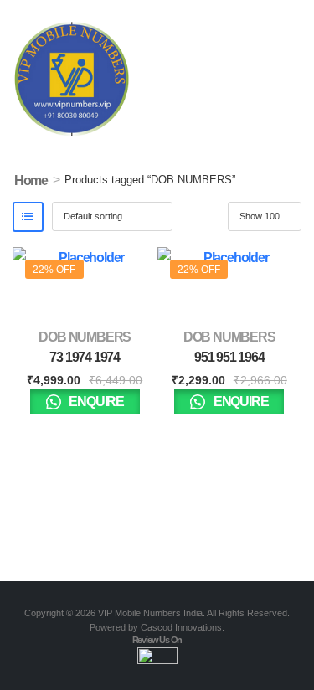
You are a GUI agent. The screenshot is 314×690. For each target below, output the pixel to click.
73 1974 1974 (84, 357)
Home (31, 180)
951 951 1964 (229, 357)
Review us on (157, 640)
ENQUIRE (95, 401)
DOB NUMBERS (85, 337)
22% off (54, 269)
